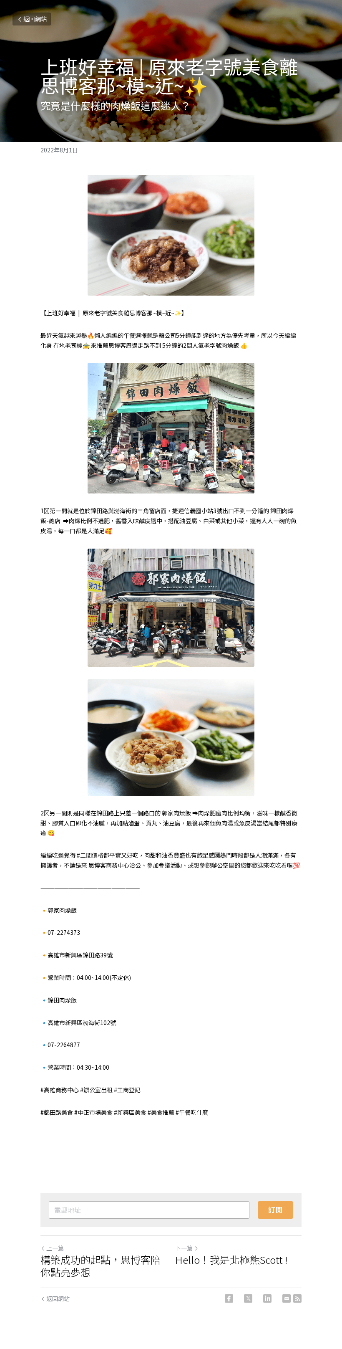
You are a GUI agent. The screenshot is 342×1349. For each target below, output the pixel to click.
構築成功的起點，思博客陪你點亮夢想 (100, 1265)
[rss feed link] (297, 1298)
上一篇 (55, 1248)
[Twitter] (248, 1298)
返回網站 (35, 19)
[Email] (286, 1298)
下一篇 (184, 1248)
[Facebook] (229, 1298)
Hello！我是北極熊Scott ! (231, 1259)
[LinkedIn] (267, 1298)
